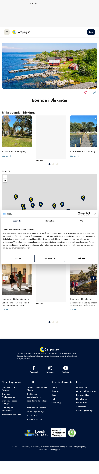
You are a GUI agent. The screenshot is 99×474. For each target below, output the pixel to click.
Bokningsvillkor (83, 395)
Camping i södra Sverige (9, 402)
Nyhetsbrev (81, 399)
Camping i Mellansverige (8, 395)
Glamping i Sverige (35, 411)
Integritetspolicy (80, 446)
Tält (53, 399)
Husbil (54, 395)
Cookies (69, 446)
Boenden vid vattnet (36, 408)
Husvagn (55, 391)
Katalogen (32, 415)
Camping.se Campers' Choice (37, 388)
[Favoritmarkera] (85, 92)
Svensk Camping (58, 446)
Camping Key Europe (86, 391)
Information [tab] (49, 221)
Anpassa (48, 258)
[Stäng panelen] (95, 214)
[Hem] (21, 32)
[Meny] (7, 32)
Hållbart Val (81, 403)
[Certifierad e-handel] (72, 433)
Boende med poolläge (37, 401)
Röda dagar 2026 (35, 419)
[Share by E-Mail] (94, 92)
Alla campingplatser (11, 414)
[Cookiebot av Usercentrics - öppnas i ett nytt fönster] (79, 214)
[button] (49, 164)
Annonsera (81, 407)
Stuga (54, 387)
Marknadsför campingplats (49, 449)
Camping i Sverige (84, 410)
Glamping (56, 403)
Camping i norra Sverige (9, 388)
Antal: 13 (6, 171)
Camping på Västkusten (8, 409)
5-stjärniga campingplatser (34, 395)
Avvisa (18, 258)
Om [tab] (81, 221)
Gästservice (82, 387)
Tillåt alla (81, 258)
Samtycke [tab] (17, 221)
